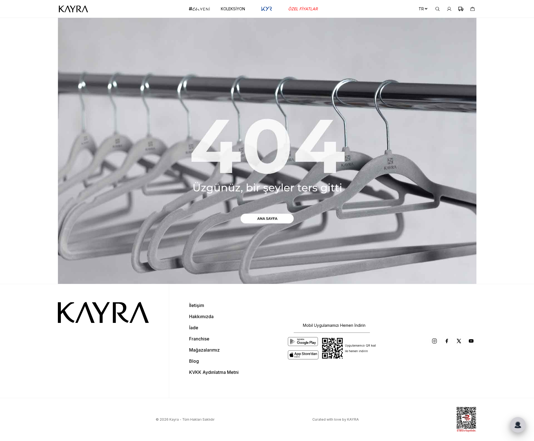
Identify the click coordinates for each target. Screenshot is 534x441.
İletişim (196, 305)
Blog (194, 361)
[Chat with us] (518, 425)
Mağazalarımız (204, 350)
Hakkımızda (201, 316)
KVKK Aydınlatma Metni (214, 372)
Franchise (199, 339)
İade (193, 327)
